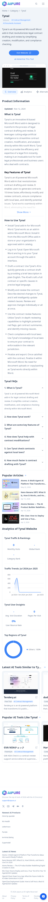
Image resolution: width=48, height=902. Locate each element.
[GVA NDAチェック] (21, 734)
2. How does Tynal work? (17, 416)
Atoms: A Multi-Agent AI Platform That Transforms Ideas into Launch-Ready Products (23, 856)
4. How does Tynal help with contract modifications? (19, 438)
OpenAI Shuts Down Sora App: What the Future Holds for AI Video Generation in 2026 (23, 877)
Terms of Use (25, 897)
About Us (4, 897)
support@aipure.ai (9, 800)
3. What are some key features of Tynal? (21, 426)
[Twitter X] (3, 806)
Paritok (4, 832)
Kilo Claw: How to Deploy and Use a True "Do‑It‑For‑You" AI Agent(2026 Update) (24, 872)
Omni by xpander (8, 816)
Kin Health (6, 821)
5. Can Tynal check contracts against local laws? (19, 450)
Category (14, 11)
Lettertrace (6, 827)
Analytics (28, 92)
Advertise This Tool (25, 59)
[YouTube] (8, 806)
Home (4, 11)
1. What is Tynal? (13, 387)
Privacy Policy (13, 897)
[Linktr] (22, 806)
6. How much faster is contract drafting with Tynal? (20, 462)
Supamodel (6, 843)
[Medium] (18, 806)
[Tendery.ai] (21, 684)
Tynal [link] (23, 11)
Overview (12, 92)
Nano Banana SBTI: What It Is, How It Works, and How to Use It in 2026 (23, 861)
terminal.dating (7, 837)
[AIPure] (11, 3)
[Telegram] (13, 806)
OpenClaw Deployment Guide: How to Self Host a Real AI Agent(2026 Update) (23, 883)
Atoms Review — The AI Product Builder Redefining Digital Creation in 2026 (23, 867)
